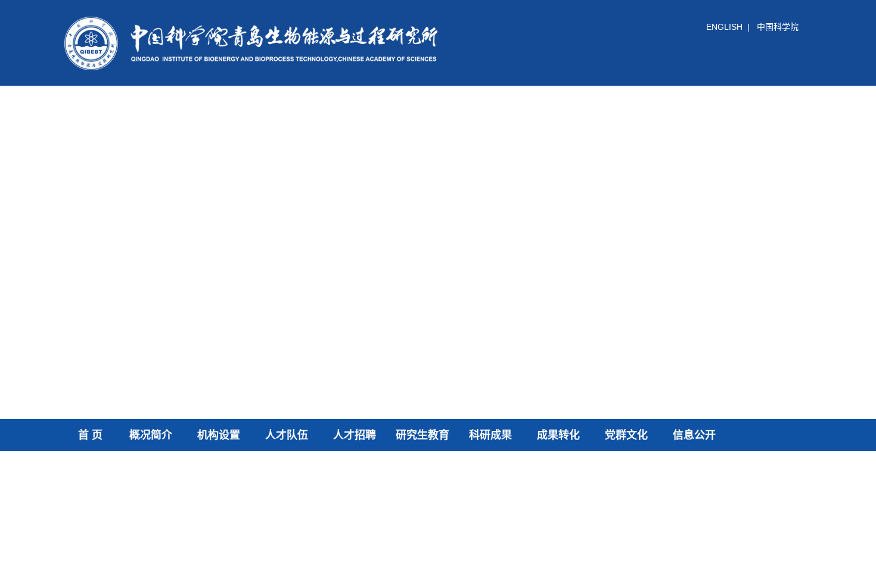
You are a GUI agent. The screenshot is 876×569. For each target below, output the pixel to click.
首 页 (90, 435)
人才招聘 (354, 435)
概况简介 (150, 435)
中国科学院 (778, 27)
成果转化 (558, 435)
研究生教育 (422, 435)
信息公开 (694, 435)
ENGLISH (724, 27)
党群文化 (626, 435)
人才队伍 (286, 435)
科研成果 (490, 435)
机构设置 (218, 435)
